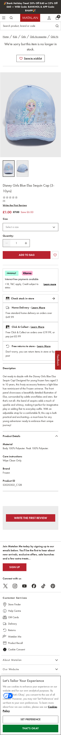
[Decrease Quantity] (6, 243)
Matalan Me (14, 636)
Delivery (12, 623)
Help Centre (14, 610)
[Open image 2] (22, 168)
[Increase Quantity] (26, 243)
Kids (15, 36)
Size (5, 219)
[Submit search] (11, 18)
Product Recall (15, 643)
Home (6, 36)
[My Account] (49, 18)
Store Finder (14, 604)
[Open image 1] (9, 168)
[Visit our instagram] (15, 586)
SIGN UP (14, 567)
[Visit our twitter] (5, 586)
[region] (30, 705)
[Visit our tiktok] (43, 586)
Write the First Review (15, 205)
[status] (16, 243)
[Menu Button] (3, 18)
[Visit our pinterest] (53, 586)
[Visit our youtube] (24, 586)
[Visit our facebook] (34, 586)
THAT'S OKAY (30, 728)
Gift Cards (13, 617)
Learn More (38, 307)
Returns (12, 630)
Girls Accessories (38, 36)
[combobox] (30, 227)
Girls (23, 36)
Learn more (50, 284)
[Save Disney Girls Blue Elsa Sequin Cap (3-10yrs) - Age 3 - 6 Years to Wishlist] (21, 58)
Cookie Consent (16, 649)
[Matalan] (30, 18)
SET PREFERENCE (30, 719)
